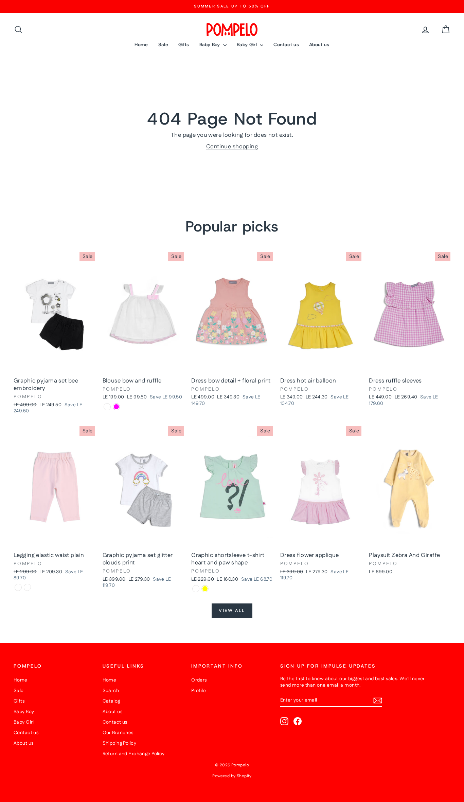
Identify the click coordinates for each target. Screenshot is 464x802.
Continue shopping (232, 147)
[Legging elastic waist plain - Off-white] (27, 587)
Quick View (54, 366)
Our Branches (118, 732)
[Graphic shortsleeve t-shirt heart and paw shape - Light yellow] (205, 588)
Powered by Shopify (232, 776)
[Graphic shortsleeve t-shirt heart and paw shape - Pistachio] (196, 588)
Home (141, 44)
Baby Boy (210, 44)
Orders (199, 680)
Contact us (286, 44)
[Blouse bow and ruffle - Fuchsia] (116, 407)
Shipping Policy (119, 743)
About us (319, 44)
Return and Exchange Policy (134, 753)
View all (232, 611)
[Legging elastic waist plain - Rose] (18, 587)
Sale (163, 44)
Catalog (111, 701)
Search (111, 690)
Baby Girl (247, 44)
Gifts (183, 44)
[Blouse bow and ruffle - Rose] (107, 407)
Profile (198, 690)
